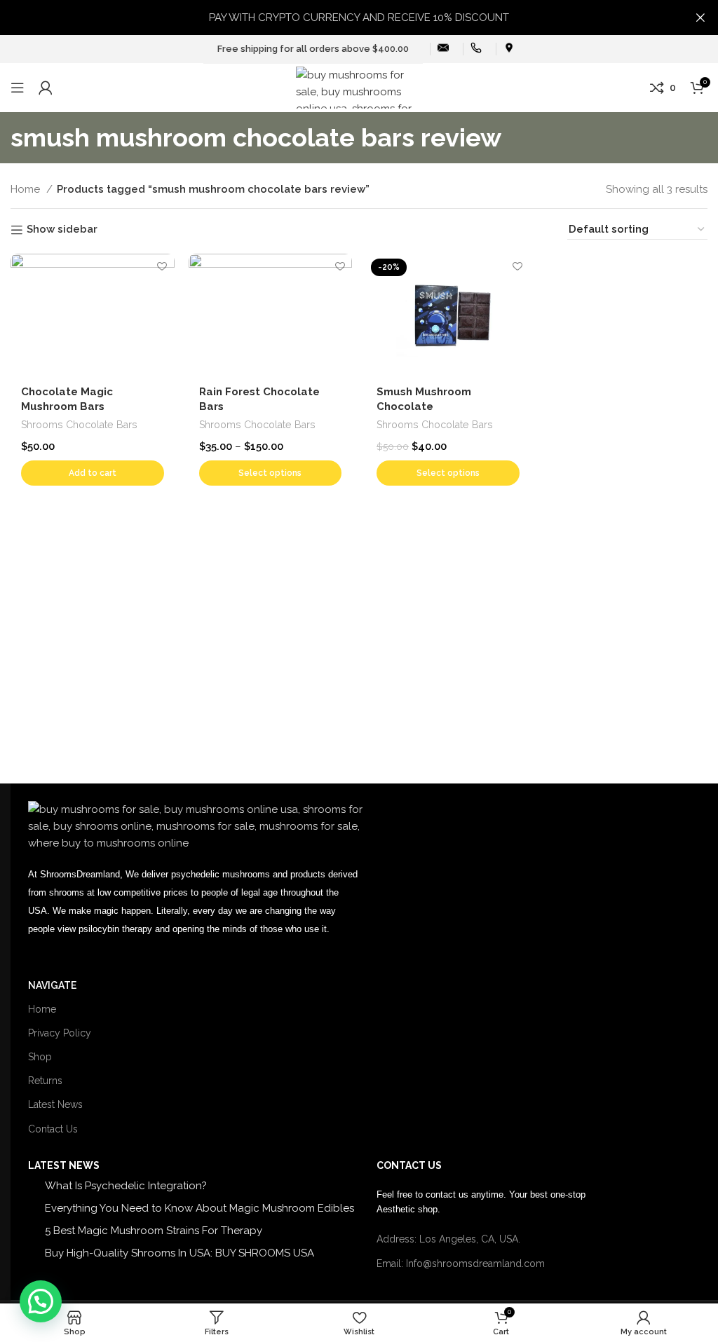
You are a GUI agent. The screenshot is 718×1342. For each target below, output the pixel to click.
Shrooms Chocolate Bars (79, 424)
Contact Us (53, 1129)
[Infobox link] (443, 49)
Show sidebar (62, 230)
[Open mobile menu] (18, 88)
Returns (45, 1080)
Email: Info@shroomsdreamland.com (461, 1263)
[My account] (46, 88)
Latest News (55, 1104)
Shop (40, 1056)
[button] (92, 473)
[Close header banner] (700, 17)
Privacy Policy (59, 1033)
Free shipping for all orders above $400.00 (313, 48)
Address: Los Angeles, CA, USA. (448, 1239)
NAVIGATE (52, 985)
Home (27, 189)
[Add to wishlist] (162, 266)
